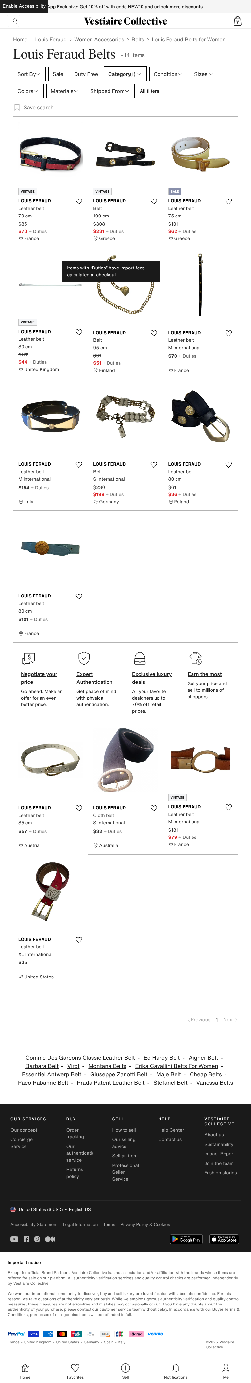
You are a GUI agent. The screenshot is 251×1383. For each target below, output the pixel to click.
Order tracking (75, 1133)
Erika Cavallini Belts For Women (176, 1066)
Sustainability (218, 1144)
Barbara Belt (42, 1066)
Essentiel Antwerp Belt (51, 1074)
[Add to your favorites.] (79, 201)
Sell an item (125, 1155)
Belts (138, 39)
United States (67, 1342)
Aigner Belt (203, 1058)
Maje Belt (168, 1074)
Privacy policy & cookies (145, 1224)
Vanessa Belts (214, 1083)
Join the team (219, 1163)
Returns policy (74, 1173)
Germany (91, 1342)
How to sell (124, 1130)
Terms (109, 1224)
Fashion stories (220, 1172)
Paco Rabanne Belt (43, 1083)
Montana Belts (107, 1066)
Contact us (170, 1139)
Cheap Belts (206, 1074)
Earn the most (205, 674)
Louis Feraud (51, 39)
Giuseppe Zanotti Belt (119, 1074)
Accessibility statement (34, 1224)
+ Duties (38, 231)
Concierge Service (21, 1143)
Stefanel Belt (171, 1083)
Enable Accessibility (24, 6)
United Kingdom (38, 1342)
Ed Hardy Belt (161, 1058)
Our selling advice (124, 1143)
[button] (237, 21)
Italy (122, 1342)
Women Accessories (99, 39)
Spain (109, 1342)
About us (214, 1135)
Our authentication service (82, 1153)
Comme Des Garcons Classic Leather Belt (80, 1058)
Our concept (23, 1130)
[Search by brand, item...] (13, 21)
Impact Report (219, 1153)
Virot (73, 1066)
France (14, 1342)
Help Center (171, 1130)
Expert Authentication (94, 678)
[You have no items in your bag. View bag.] (237, 21)
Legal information (80, 1224)
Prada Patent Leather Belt (111, 1083)
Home (20, 39)
